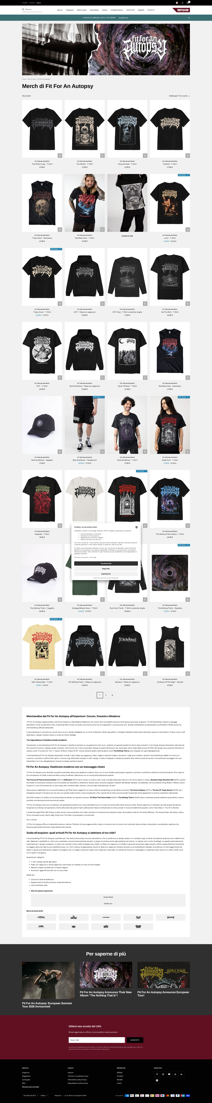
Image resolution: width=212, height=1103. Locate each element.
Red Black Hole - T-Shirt (84, 238)
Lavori (119, 1083)
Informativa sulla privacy (77, 1080)
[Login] (182, 3)
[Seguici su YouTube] (169, 1074)
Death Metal (108, 897)
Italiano (43, 1095)
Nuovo (59, 10)
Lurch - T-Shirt (170, 238)
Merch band (81, 10)
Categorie (70, 10)
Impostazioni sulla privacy (78, 1083)
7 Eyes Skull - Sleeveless (42, 238)
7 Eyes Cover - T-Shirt (42, 312)
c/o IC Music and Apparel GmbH (75, 1095)
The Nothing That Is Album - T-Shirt (170, 534)
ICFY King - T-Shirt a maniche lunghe (127, 312)
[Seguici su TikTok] (175, 1074)
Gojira (181, 812)
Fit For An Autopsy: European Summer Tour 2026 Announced (47, 1005)
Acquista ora (123, 18)
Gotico (104, 10)
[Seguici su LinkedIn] (181, 1074)
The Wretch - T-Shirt (85, 164)
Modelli (120, 1080)
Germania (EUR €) (30, 1095)
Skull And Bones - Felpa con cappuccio (85, 386)
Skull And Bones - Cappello (42, 460)
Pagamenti (26, 1076)
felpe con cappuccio (84, 755)
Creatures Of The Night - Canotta (170, 682)
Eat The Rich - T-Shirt (170, 312)
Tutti (39, 3)
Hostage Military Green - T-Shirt (84, 608)
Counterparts (78, 815)
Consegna (26, 1080)
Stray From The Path (63, 815)
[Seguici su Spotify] (157, 1080)
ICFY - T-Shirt (42, 386)
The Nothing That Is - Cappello (42, 608)
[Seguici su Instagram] (163, 1074)
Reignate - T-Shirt (42, 534)
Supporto (25, 1073)
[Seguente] (112, 695)
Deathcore (108, 903)
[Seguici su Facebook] (157, 1074)
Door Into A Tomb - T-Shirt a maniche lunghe (127, 608)
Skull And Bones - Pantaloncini (85, 460)
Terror (28, 815)
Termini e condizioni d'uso (78, 1076)
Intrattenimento (117, 10)
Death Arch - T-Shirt (170, 460)
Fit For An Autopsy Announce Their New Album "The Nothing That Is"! (106, 994)
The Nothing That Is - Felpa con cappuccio (84, 682)
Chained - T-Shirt (170, 164)
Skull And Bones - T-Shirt (127, 460)
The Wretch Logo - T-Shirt (42, 164)
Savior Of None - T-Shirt (127, 386)
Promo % (151, 10)
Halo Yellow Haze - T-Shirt (42, 682)
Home (24, 79)
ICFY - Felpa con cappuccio (84, 312)
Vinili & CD (130, 10)
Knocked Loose (38, 815)
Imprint (70, 1073)
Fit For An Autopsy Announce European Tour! (163, 994)
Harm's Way (49, 815)
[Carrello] (187, 3)
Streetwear (94, 10)
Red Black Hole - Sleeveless (170, 386)
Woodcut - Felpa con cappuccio (127, 682)
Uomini (24, 3)
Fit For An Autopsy (42, 161)
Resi (24, 1083)
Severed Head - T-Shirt (127, 164)
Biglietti (141, 10)
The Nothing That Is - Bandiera (170, 608)
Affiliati (119, 1073)
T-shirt (72, 755)
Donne (32, 3)
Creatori (120, 1076)
